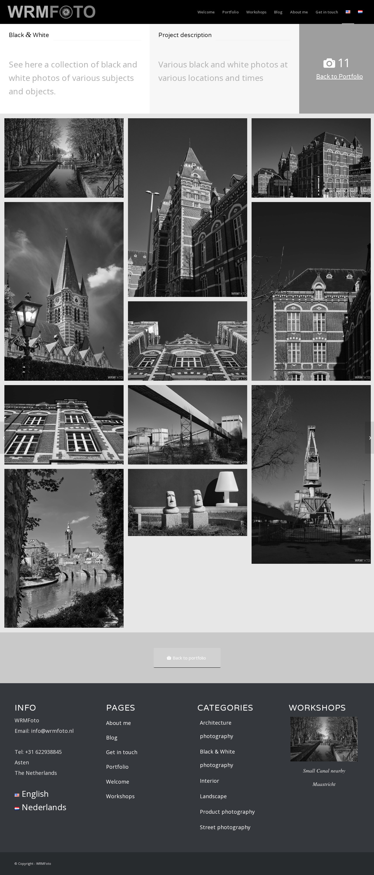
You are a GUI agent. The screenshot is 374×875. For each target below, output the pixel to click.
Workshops (120, 796)
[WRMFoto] (51, 14)
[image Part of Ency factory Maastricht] (190, 427)
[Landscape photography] (369, 438)
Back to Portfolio (339, 76)
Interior (209, 780)
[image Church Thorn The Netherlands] (66, 293)
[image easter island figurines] (190, 504)
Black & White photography (217, 758)
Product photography (227, 811)
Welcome (117, 781)
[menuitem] (206, 12)
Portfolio (117, 766)
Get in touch (121, 752)
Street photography (225, 827)
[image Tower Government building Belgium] (190, 209)
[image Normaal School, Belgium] (66, 427)
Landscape (213, 796)
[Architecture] (4, 438)
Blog (111, 737)
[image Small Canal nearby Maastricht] (66, 160)
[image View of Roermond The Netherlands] (66, 550)
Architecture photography (216, 729)
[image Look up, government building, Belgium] (190, 343)
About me (118, 722)
